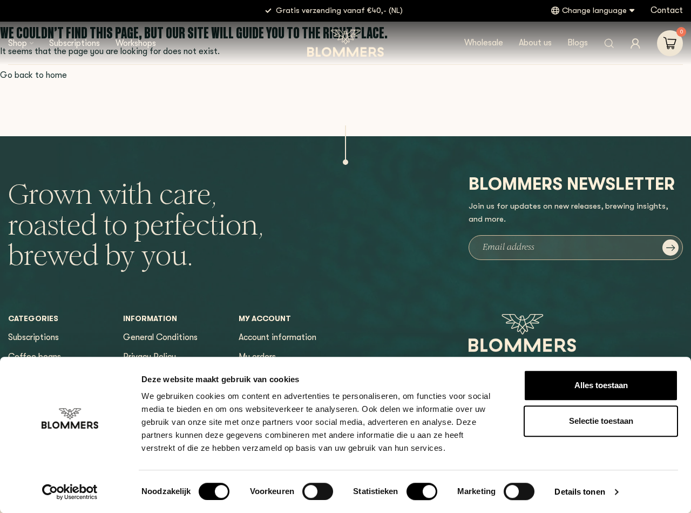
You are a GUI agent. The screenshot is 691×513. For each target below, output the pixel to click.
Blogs (577, 43)
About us (535, 43)
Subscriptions (74, 43)
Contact (667, 10)
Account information (277, 337)
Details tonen (579, 491)
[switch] (317, 491)
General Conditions (160, 337)
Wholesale (483, 43)
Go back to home (33, 75)
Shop (17, 43)
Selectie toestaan (601, 420)
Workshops (136, 43)
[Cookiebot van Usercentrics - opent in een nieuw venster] (70, 492)
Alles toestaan (601, 385)
